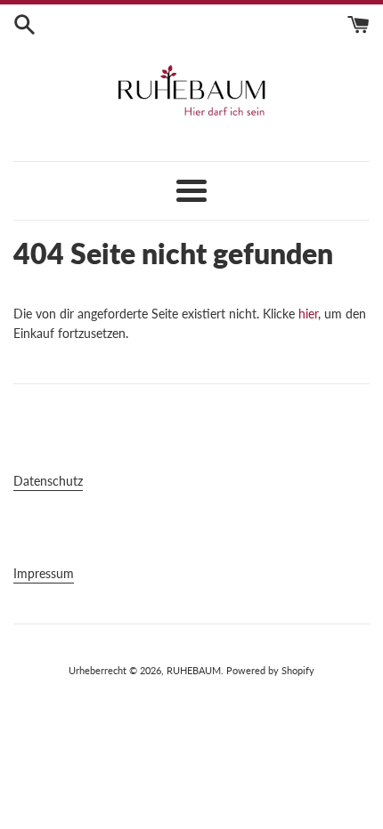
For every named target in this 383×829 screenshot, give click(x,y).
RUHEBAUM (194, 670)
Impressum (43, 573)
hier (308, 313)
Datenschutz (48, 480)
